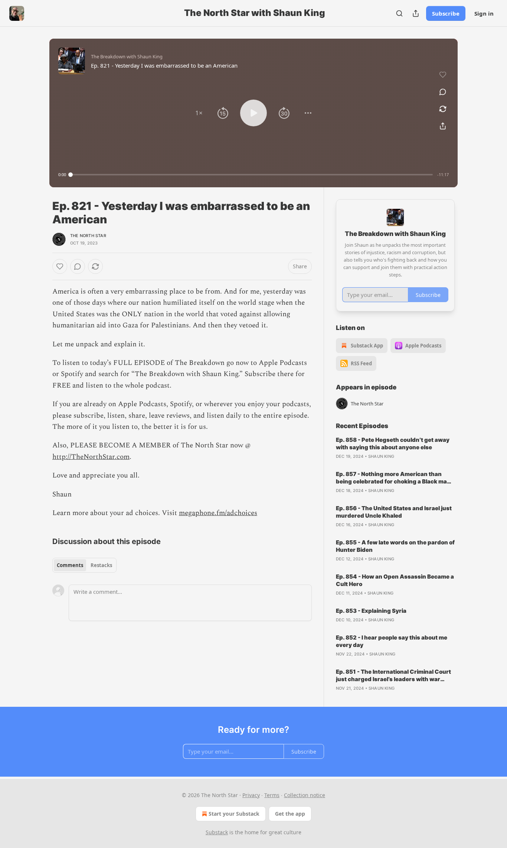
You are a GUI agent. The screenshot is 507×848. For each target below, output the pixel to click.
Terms (271, 795)
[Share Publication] (415, 13)
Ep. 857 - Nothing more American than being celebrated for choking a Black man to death (393, 477)
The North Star (88, 235)
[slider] (252, 174)
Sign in (484, 13)
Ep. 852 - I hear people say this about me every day (391, 641)
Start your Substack (234, 813)
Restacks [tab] (101, 565)
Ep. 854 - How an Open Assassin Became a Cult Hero (395, 580)
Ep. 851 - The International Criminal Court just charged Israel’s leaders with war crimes (393, 675)
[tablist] (84, 565)
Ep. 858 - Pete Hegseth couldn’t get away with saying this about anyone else (392, 443)
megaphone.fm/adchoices (218, 513)
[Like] (59, 266)
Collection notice (304, 795)
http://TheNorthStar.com (91, 456)
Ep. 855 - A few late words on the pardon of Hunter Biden (395, 546)
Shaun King (381, 456)
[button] (199, 113)
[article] (395, 448)
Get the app (290, 813)
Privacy (251, 795)
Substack (217, 832)
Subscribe (445, 13)
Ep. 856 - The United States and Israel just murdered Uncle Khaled (394, 512)
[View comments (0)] (443, 92)
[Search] (399, 13)
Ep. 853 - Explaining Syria (371, 610)
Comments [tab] (70, 565)
